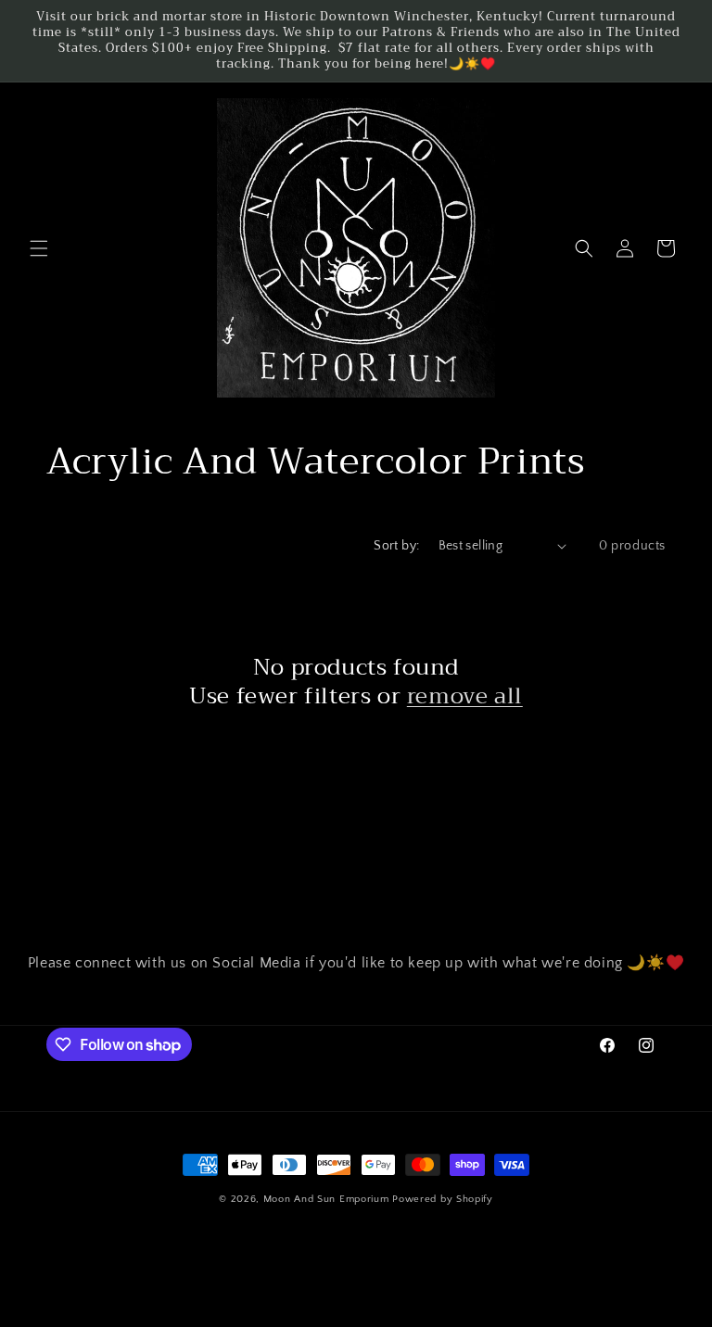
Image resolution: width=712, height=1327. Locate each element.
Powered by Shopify (442, 1199)
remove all (465, 696)
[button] (39, 248)
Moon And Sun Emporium (326, 1199)
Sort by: (396, 545)
